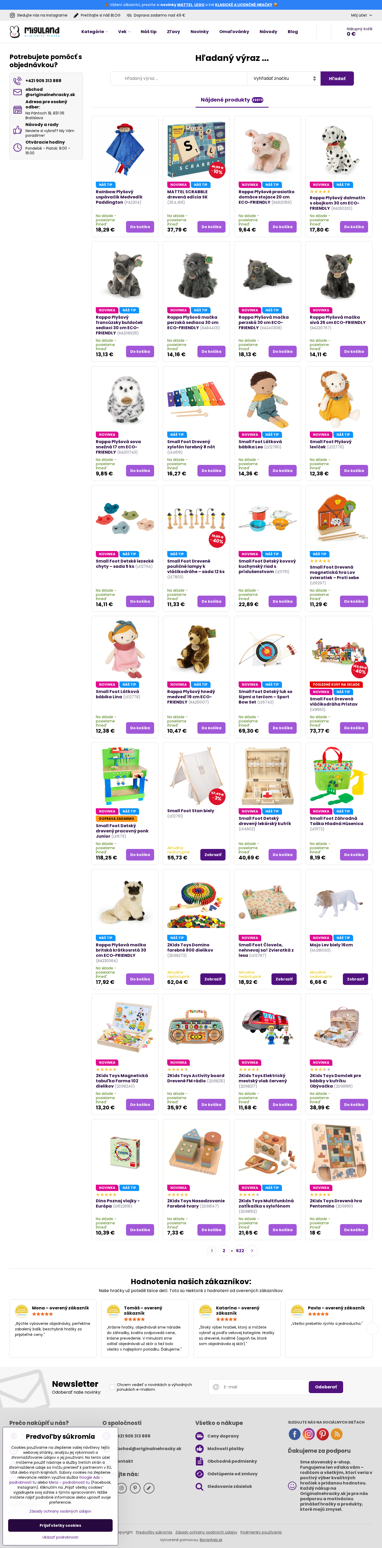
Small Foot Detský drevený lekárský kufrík (265, 821)
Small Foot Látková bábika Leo (260, 444)
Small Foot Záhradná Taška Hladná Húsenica (336, 821)
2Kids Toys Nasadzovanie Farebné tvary (196, 1203)
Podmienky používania (261, 1532)
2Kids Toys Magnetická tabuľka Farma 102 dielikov (122, 1081)
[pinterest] (322, 1439)
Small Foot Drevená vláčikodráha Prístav (334, 701)
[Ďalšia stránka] (252, 1250)
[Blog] (336, 1439)
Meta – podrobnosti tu (69, 1482)
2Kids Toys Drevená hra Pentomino (336, 1203)
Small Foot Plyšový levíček (331, 444)
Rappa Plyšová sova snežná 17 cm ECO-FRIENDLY (118, 447)
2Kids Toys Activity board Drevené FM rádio (195, 1078)
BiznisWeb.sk (211, 1539)
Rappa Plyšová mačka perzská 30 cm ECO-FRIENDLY (264, 322)
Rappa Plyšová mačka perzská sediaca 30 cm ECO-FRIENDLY (192, 322)
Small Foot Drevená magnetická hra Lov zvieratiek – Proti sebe (334, 572)
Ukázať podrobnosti (60, 1537)
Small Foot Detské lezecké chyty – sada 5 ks (125, 563)
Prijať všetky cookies (60, 1525)
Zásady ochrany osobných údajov (206, 1532)
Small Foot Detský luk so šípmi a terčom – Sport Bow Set (265, 697)
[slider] (42, 1314)
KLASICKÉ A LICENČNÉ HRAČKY (243, 4)
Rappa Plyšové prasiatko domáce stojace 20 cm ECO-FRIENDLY (267, 197)
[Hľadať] (324, 31)
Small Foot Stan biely (190, 811)
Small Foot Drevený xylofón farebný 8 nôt (191, 444)
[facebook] (294, 1439)
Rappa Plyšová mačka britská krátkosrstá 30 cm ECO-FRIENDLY (121, 950)
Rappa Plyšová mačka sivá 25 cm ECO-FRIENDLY (338, 320)
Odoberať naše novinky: (76, 1392)
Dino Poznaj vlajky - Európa (118, 1203)
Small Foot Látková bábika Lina (117, 694)
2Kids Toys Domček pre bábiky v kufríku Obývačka (335, 1081)
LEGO (199, 4)
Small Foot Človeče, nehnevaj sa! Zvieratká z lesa (266, 950)
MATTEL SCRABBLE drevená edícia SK (187, 194)
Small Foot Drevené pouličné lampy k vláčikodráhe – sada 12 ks (195, 566)
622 (240, 1251)
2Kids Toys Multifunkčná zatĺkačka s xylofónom (266, 1203)
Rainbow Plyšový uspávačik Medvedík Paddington (119, 197)
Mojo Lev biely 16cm (331, 945)
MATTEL (184, 4)
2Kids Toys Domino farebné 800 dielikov (190, 947)
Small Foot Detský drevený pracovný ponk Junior (122, 831)
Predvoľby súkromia (154, 1532)
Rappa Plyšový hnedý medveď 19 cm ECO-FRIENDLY (191, 697)
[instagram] (308, 1439)
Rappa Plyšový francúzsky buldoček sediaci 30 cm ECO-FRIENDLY (119, 325)
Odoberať (326, 1387)
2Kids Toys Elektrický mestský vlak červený (263, 1078)
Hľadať (337, 79)
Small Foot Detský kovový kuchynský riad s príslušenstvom (267, 566)
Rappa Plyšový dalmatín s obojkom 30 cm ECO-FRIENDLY (337, 203)
